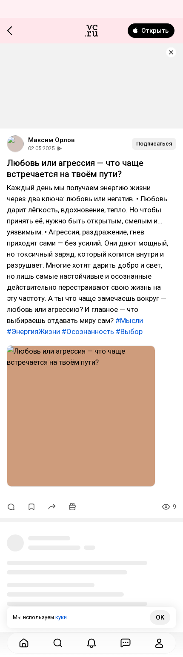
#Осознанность (88, 331)
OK (160, 617)
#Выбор (129, 331)
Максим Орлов (51, 140)
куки (61, 617)
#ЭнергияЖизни (33, 331)
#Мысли (129, 320)
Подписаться (154, 143)
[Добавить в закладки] (31, 507)
